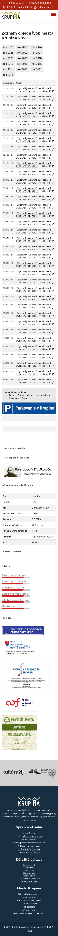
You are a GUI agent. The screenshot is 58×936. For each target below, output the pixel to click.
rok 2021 (37, 52)
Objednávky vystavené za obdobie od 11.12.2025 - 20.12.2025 (33, 98)
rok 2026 (8, 47)
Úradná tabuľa (24, 7)
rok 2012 (37, 69)
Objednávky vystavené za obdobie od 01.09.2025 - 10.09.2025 (33, 181)
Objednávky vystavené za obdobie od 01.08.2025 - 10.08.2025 (33, 206)
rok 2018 (37, 58)
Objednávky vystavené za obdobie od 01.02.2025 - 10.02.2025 (33, 356)
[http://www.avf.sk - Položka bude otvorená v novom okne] (19, 702)
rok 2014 (8, 69)
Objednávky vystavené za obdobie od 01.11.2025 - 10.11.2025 (33, 131)
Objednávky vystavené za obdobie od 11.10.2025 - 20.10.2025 (33, 148)
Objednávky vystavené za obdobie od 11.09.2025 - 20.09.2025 (33, 173)
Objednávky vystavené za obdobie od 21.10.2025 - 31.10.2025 (33, 139)
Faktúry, (25, 398)
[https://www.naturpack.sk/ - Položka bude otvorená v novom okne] (19, 732)
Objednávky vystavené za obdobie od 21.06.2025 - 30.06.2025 (33, 239)
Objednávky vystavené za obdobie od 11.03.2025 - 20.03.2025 (33, 323)
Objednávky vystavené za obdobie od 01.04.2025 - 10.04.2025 (33, 306)
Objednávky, (14, 398)
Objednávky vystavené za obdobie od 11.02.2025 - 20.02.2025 (33, 348)
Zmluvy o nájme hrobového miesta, (34, 395)
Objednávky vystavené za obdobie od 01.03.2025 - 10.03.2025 (33, 331)
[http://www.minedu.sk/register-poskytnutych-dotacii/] (19, 647)
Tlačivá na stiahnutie (29, 881)
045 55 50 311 (18, 2)
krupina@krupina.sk (40, 2)
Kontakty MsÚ (29, 865)
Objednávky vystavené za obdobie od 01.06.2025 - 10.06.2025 (33, 256)
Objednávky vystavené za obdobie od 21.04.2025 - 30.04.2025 (33, 289)
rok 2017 (8, 63)
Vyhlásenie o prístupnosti (29, 846)
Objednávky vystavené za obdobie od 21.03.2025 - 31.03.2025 (33, 314)
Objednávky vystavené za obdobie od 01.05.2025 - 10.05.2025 (33, 281)
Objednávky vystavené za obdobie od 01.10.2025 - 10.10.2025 (33, 156)
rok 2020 (8, 58)
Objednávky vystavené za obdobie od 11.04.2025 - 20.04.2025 (33, 298)
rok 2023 (8, 52)
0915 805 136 (30, 839)
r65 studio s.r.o (40, 842)
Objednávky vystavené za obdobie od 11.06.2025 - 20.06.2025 (33, 248)
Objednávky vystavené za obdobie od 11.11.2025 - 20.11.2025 (33, 123)
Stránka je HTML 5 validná (29, 849)
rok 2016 (22, 63)
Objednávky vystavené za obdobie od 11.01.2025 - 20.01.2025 (33, 373)
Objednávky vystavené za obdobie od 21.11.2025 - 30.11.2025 (33, 115)
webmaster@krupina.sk (32, 836)
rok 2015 (37, 63)
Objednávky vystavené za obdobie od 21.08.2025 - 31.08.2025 (33, 189)
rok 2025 (22, 47)
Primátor (29, 867)
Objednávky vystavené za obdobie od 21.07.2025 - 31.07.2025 (33, 214)
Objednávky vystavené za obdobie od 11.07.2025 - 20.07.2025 (33, 223)
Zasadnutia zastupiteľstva (29, 878)
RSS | (9, 7)
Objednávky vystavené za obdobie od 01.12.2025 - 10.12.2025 (33, 106)
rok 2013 (22, 69)
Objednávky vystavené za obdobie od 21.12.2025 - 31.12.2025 (33, 90)
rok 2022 (22, 52)
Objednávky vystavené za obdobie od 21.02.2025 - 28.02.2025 (33, 339)
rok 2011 (8, 74)
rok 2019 (22, 58)
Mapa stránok (46, 7)
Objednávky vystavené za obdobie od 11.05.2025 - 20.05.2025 (33, 273)
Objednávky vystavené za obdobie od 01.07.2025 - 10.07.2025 (33, 231)
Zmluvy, (12, 395)
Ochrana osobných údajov (29, 852)
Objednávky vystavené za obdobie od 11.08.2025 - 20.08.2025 (33, 198)
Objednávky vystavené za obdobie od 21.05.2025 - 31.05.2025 (33, 264)
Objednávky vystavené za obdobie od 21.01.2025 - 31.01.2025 (33, 364)
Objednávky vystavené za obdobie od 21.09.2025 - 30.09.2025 (33, 164)
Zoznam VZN (29, 870)
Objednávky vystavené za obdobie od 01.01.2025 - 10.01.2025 (33, 381)
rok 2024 (37, 47)
